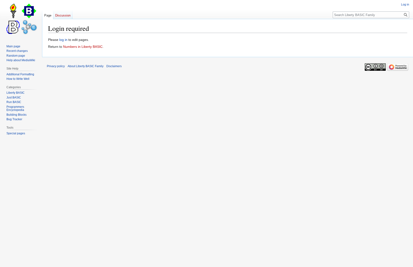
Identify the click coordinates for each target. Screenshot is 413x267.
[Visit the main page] (21, 19)
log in (63, 40)
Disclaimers (114, 66)
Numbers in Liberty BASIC (83, 47)
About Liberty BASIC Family (85, 66)
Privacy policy (56, 66)
